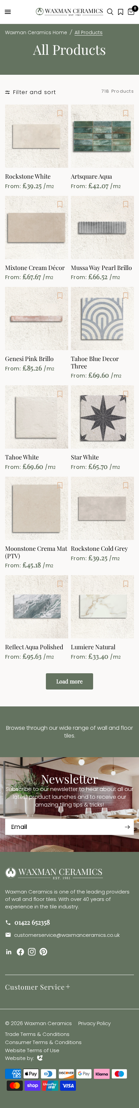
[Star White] (102, 417)
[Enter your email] (127, 827)
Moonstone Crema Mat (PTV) (36, 552)
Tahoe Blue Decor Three (95, 362)
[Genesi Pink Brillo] (36, 318)
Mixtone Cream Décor (35, 268)
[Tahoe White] (36, 417)
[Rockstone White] (36, 136)
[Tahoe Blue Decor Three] (102, 318)
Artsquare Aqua (91, 176)
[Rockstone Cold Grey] (102, 508)
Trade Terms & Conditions (37, 1034)
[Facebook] (22, 952)
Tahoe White (22, 457)
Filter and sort (34, 92)
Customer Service (35, 986)
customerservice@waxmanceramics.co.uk (66, 935)
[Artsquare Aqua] (102, 136)
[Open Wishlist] (121, 12)
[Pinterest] (44, 951)
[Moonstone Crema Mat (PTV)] (36, 508)
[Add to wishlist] (59, 113)
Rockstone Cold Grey (99, 548)
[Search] (110, 12)
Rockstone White (28, 176)
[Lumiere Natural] (102, 606)
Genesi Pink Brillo (29, 359)
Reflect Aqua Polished (34, 647)
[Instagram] (33, 952)
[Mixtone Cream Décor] (36, 227)
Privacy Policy (94, 1023)
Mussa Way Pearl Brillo (101, 268)
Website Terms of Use (32, 1050)
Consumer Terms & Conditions (43, 1042)
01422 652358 (31, 922)
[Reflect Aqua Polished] (36, 606)
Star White (85, 457)
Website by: (24, 1058)
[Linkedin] (10, 952)
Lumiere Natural (93, 647)
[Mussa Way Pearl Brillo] (102, 227)
